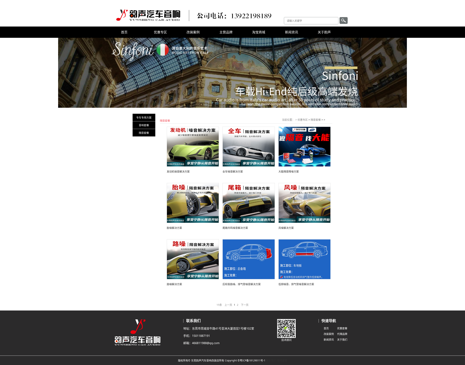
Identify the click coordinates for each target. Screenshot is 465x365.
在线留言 (282, 360)
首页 (124, 32)
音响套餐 (144, 125)
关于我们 (342, 339)
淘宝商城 (258, 32)
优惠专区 (160, 32)
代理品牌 (342, 334)
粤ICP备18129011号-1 (252, 360)
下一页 (244, 304)
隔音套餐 (144, 132)
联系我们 (271, 360)
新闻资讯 (291, 32)
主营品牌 (225, 32)
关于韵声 (324, 32)
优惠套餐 (342, 328)
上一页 (228, 304)
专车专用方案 (143, 117)
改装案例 (193, 32)
